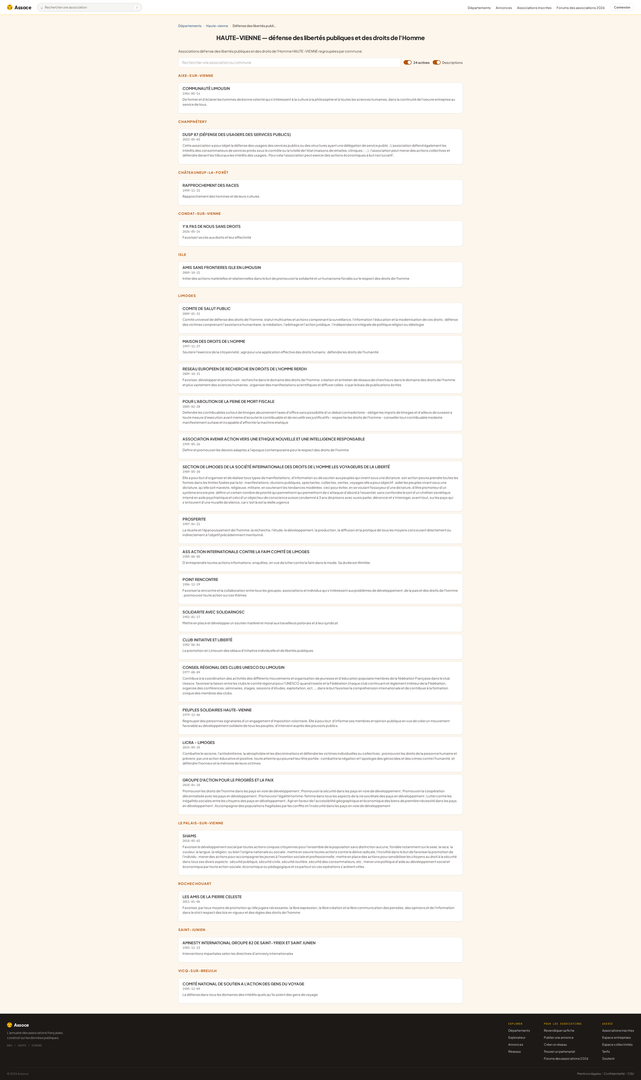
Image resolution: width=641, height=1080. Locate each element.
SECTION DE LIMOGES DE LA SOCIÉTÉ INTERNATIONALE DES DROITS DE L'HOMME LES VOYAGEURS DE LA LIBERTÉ (320, 484)
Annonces (504, 8)
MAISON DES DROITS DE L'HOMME (281, 346)
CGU (630, 1073)
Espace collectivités (617, 1044)
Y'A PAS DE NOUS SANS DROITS (217, 231)
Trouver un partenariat (559, 1051)
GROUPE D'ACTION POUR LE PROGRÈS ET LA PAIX (320, 793)
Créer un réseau (555, 1044)
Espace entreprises (616, 1037)
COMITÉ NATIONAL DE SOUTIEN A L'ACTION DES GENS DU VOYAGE (250, 989)
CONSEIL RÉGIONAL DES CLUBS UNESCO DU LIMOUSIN (316, 680)
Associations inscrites (534, 8)
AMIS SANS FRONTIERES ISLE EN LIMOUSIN (296, 272)
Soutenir (608, 1058)
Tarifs (606, 1051)
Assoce (23, 7)
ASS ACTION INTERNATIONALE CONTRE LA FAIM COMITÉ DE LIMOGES (277, 557)
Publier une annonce (559, 1037)
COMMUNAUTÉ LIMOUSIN (319, 96)
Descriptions (452, 62)
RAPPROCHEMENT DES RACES (221, 190)
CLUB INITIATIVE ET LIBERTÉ (248, 645)
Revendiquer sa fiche (559, 1030)
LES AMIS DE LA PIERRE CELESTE (318, 904)
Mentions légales (589, 1073)
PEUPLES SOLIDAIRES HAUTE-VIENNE (316, 717)
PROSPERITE (317, 527)
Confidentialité (614, 1073)
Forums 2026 (581, 8)
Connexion (622, 7)
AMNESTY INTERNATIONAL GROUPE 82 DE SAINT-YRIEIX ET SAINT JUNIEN (249, 948)
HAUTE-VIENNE (217, 26)
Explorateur (516, 1037)
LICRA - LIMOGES (320, 752)
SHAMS (320, 851)
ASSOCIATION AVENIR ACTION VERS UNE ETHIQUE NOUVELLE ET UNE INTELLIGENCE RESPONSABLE (274, 444)
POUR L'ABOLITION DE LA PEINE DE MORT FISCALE (317, 411)
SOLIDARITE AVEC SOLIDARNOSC (260, 617)
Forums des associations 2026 (566, 1058)
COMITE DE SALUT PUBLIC (320, 316)
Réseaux (514, 1051)
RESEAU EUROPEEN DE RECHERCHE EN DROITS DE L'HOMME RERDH (319, 376)
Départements (479, 8)
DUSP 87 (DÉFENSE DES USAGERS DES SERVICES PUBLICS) (316, 144)
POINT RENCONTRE (320, 587)
